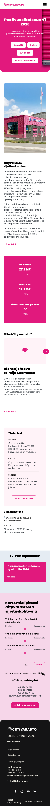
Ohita (39, 664)
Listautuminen (14, 755)
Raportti (18, 45)
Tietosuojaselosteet (34, 801)
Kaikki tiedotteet (24, 498)
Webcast (25, 52)
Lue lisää (11, 244)
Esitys (33, 45)
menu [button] (45, 4)
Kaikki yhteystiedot (25, 705)
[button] (23, 446)
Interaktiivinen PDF (25, 60)
